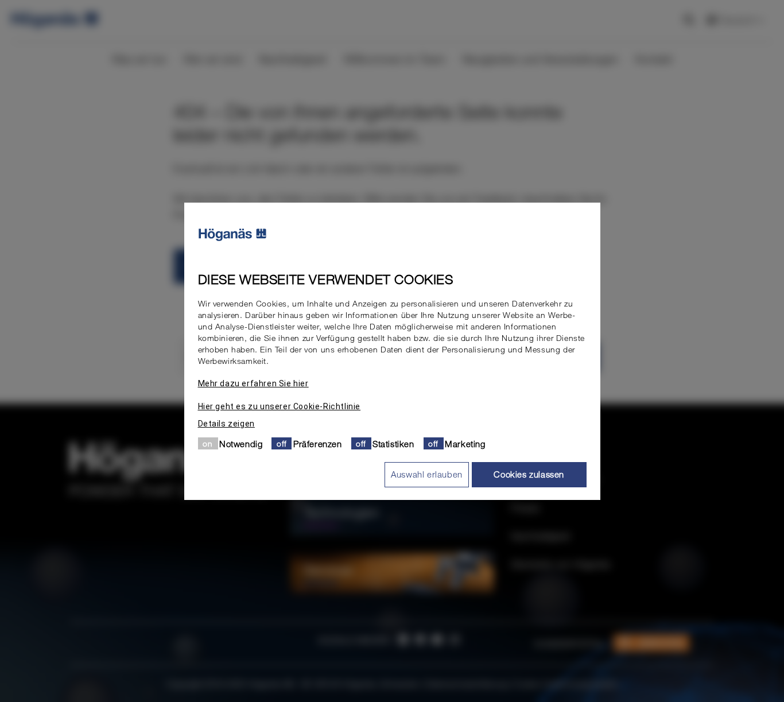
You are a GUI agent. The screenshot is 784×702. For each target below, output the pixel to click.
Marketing (465, 443)
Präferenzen (317, 443)
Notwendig (240, 443)
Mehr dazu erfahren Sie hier (253, 382)
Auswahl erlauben (427, 474)
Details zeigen (226, 423)
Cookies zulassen (529, 474)
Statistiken (393, 443)
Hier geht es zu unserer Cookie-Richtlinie (279, 405)
